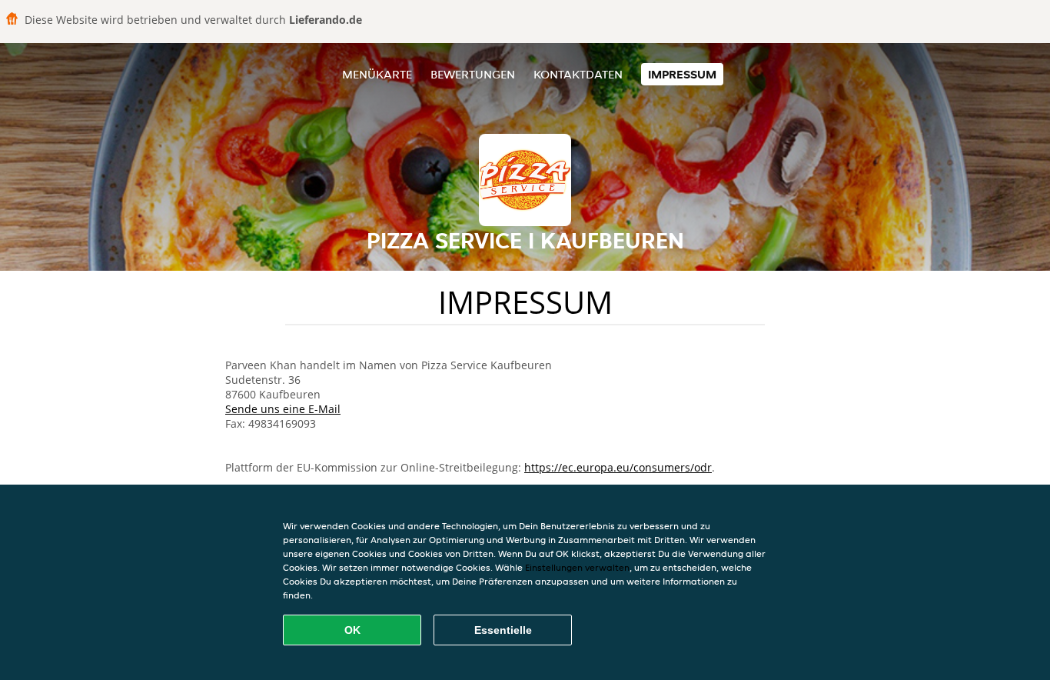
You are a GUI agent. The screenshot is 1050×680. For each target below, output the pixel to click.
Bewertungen (472, 74)
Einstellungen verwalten (577, 567)
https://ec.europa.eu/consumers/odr (618, 467)
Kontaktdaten (578, 74)
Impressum (682, 74)
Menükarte (377, 74)
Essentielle (503, 630)
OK (352, 630)
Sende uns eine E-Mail (283, 409)
